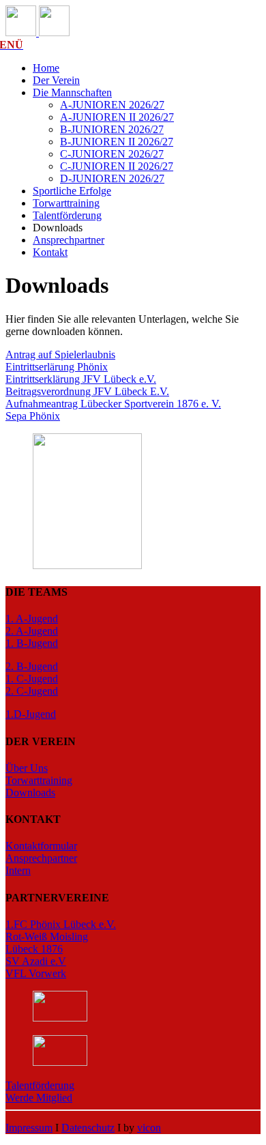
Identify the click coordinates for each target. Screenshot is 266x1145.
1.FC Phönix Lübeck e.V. (60, 924)
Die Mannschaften (72, 92)
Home (46, 68)
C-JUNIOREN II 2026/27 (116, 166)
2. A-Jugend (31, 631)
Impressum (29, 1127)
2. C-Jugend (31, 691)
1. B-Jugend (31, 643)
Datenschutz (88, 1127)
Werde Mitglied (38, 1097)
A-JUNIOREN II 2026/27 (117, 117)
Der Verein (56, 80)
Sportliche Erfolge (72, 191)
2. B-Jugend (31, 666)
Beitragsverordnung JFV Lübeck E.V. (87, 391)
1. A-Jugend (31, 618)
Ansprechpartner (68, 240)
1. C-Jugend (31, 678)
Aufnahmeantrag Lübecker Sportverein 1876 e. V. (113, 403)
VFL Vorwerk (35, 973)
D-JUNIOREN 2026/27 (112, 178)
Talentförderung (67, 215)
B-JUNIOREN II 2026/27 (116, 141)
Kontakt (50, 252)
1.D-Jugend (30, 714)
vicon (149, 1127)
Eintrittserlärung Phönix (56, 367)
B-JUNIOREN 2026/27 (112, 129)
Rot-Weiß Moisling (46, 936)
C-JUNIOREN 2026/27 (112, 154)
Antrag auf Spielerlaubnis (60, 354)
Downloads (30, 792)
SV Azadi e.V (35, 961)
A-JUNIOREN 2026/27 (112, 105)
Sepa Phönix (32, 416)
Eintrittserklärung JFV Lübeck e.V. (80, 379)
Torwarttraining (66, 203)
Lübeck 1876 (34, 949)
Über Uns (26, 768)
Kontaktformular (41, 846)
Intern (18, 870)
